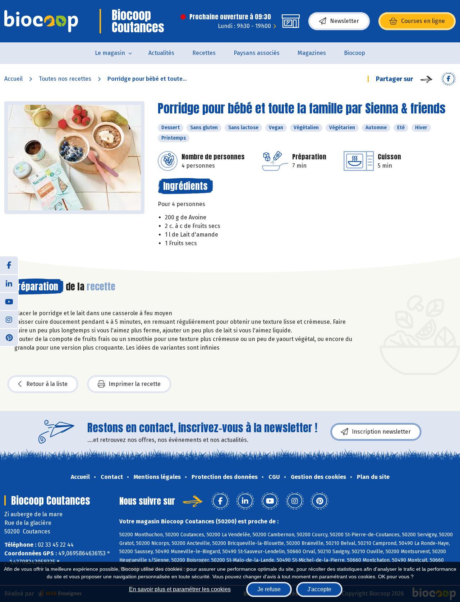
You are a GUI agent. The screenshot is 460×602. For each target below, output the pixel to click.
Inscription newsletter (381, 431)
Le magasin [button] (110, 53)
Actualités (161, 53)
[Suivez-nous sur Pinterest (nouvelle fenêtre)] (9, 337)
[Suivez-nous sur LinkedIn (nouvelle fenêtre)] (9, 283)
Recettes (204, 53)
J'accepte (319, 589)
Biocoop (354, 53)
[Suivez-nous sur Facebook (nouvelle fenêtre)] (9, 265)
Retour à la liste (47, 384)
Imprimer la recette (135, 384)
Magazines (312, 53)
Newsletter (344, 21)
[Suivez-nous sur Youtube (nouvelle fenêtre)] (9, 301)
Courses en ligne (423, 21)
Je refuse (269, 589)
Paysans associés (257, 53)
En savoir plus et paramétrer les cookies (180, 589)
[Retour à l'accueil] (41, 21)
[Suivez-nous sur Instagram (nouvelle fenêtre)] (9, 319)
